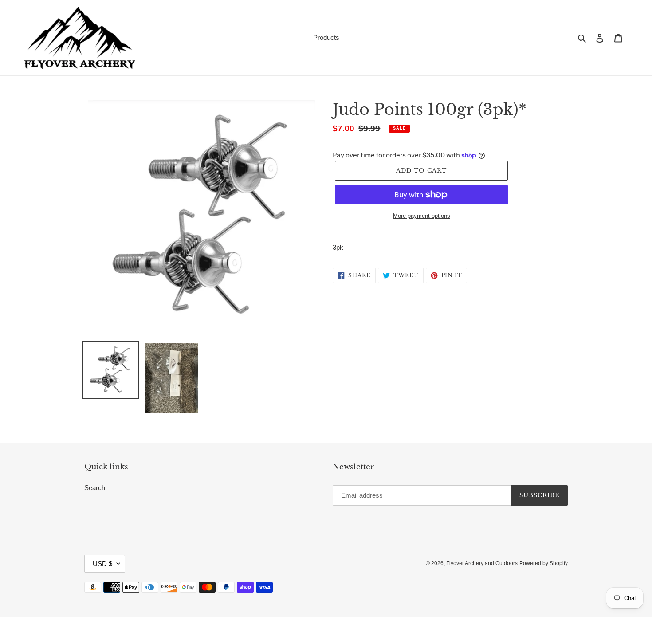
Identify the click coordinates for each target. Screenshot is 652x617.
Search (94, 487)
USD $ (102, 563)
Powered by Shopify (543, 563)
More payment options (421, 215)
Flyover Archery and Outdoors (482, 563)
